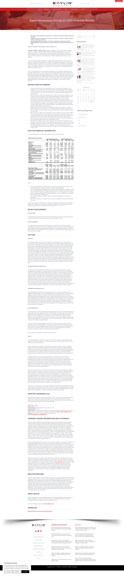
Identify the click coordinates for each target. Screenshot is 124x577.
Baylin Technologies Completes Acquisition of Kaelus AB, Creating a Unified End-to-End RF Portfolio (61, 554)
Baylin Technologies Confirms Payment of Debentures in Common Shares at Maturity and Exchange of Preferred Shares (61, 548)
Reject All (17, 571)
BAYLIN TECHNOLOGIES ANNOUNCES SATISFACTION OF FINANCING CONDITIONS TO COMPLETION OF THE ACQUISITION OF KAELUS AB (85, 560)
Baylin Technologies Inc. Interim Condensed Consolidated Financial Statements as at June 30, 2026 (61, 535)
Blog (89, 3)
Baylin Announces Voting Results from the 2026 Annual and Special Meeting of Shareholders (85, 553)
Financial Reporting (82, 114)
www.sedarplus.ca (61, 205)
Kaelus (42, 3)
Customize (8, 571)
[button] (93, 3)
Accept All (25, 571)
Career (81, 3)
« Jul (78, 106)
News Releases (81, 117)
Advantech (32, 3)
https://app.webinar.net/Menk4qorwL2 (37, 414)
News (85, 3)
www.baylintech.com (49, 503)
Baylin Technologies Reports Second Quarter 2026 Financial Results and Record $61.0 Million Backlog (61, 529)
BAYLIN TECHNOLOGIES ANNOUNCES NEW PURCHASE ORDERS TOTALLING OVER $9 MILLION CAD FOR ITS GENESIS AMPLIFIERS (86, 78)
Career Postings (82, 126)
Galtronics (38, 3)
